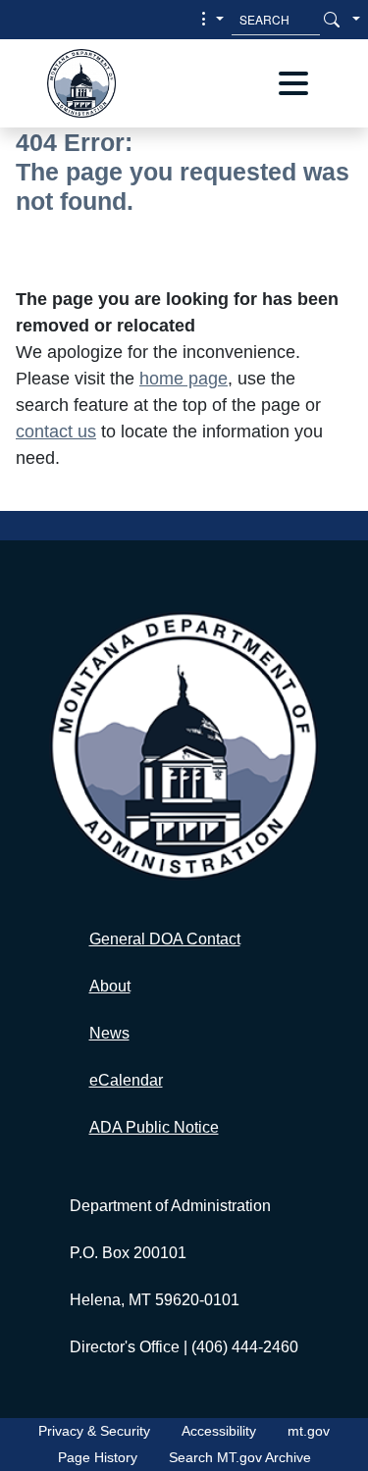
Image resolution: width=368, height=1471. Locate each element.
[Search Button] (331, 19)
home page (183, 378)
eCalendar (126, 1080)
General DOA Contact (164, 939)
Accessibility (219, 1431)
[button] (210, 19)
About (110, 986)
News (109, 1033)
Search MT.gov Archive (240, 1457)
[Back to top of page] (323, 1436)
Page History (97, 1457)
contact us (56, 431)
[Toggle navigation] (293, 83)
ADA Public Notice (154, 1127)
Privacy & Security (94, 1431)
